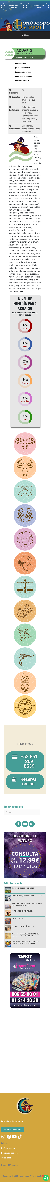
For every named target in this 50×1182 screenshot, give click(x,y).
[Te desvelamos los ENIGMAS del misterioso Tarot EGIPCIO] (8, 936)
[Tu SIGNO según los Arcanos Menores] (8, 898)
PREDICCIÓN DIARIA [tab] (23, 72)
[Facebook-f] (18, 824)
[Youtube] (25, 824)
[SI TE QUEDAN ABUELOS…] (8, 913)
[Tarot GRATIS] (8, 920)
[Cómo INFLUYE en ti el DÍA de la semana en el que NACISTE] (8, 943)
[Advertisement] (25, 1038)
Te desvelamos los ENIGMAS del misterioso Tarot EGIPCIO (25, 935)
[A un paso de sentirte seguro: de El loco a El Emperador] (8, 905)
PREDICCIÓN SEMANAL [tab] (24, 76)
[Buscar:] (22, 812)
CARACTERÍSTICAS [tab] (23, 68)
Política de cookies (9, 1153)
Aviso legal (6, 1158)
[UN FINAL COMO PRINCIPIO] (8, 890)
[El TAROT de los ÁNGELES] (8, 928)
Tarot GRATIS (17, 919)
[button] (12, 6)
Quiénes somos (8, 1148)
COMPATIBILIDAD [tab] (22, 81)
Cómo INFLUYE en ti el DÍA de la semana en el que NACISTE (25, 942)
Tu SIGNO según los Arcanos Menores (28, 896)
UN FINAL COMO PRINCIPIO (23, 888)
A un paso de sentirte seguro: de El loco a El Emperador (27, 904)
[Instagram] (32, 824)
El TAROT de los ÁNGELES (23, 926)
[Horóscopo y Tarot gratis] (25, 25)
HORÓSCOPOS (21, 64)
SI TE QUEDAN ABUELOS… (22, 911)
